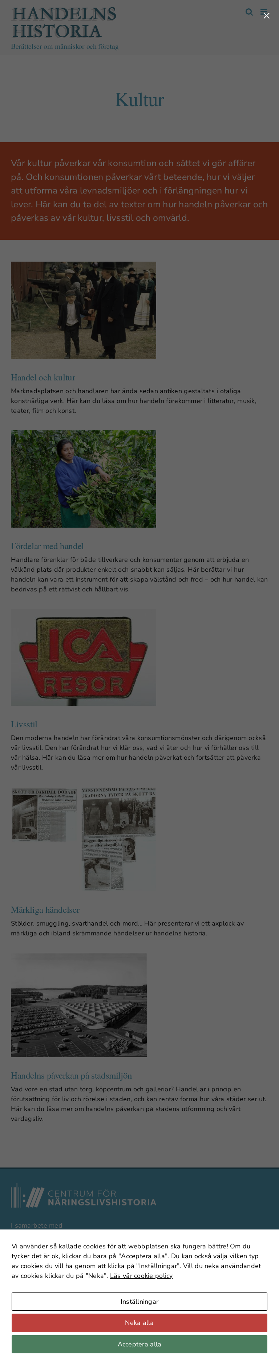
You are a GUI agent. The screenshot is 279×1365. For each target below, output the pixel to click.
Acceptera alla (140, 1344)
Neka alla (139, 1322)
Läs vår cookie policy (141, 1275)
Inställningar (140, 1301)
